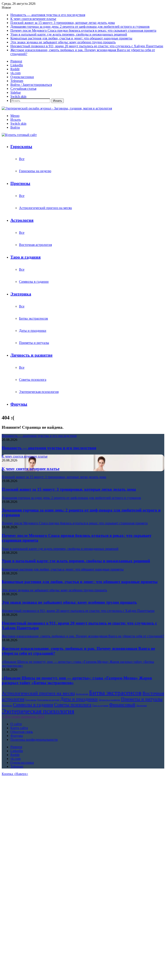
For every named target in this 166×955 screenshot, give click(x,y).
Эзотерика (20, 293)
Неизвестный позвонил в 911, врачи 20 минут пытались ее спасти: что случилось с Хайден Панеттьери (86, 46)
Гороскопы (21, 146)
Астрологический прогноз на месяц (45, 208)
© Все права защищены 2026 (23, 716)
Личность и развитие (31, 355)
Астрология (22, 220)
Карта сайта (19, 728)
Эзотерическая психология (39, 392)
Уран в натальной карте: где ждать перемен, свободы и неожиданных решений (68, 34)
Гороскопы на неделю (35, 171)
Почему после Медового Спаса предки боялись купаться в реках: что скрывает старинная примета (83, 30)
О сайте (16, 724)
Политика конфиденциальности (34, 739)
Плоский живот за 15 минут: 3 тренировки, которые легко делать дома (62, 23)
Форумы (18, 404)
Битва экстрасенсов (33, 318)
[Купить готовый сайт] (19, 135)
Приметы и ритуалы (34, 343)
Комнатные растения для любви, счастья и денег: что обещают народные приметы (71, 38)
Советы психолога (32, 379)
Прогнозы (20, 183)
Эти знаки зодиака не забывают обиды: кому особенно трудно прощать (63, 42)
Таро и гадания (25, 257)
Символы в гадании (34, 281)
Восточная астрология (35, 245)
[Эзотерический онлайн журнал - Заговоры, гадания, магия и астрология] (57, 108)
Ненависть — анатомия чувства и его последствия (47, 15)
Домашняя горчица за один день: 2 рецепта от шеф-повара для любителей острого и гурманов (80, 26)
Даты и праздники (32, 330)
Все (21, 159)
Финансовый (122, 704)
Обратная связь (21, 732)
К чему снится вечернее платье (33, 19)
